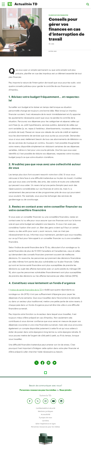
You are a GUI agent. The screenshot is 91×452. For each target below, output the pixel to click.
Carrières (45, 421)
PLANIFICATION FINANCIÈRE (58, 15)
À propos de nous (45, 417)
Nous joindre (65, 390)
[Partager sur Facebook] (43, 363)
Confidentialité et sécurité (45, 408)
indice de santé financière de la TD (26, 289)
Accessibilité (45, 414)
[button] (3, 4)
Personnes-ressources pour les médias (38, 390)
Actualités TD (25, 4)
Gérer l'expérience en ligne (46, 424)
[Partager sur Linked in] (48, 363)
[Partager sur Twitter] (37, 363)
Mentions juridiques (45, 411)
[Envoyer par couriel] (54, 363)
